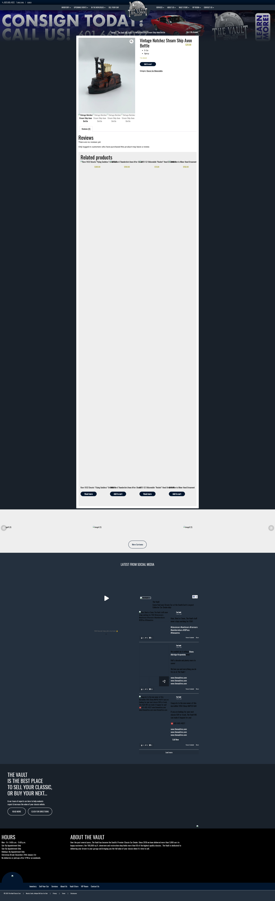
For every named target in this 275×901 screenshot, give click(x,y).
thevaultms (105, 571)
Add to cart (148, 64)
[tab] (86, 129)
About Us (63, 886)
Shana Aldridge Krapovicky (182, 653)
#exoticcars (185, 627)
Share (197, 637)
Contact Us (95, 886)
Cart (187, 32)
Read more (89, 493)
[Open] (106, 598)
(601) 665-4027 (9, 2)
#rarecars (194, 627)
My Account (194, 32)
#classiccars (175, 627)
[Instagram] (134, 625)
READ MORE (16, 811)
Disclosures (74, 893)
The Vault (178, 612)
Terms (63, 893)
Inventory (33, 886)
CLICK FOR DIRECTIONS (40, 811)
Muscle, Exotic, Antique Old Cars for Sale (37, 893)
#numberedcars (177, 630)
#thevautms (175, 632)
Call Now (175, 739)
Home (113, 32)
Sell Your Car (44, 886)
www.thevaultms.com (179, 677)
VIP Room (84, 886)
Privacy (55, 893)
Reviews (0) (86, 128)
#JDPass (186, 630)
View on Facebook (190, 637)
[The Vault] (145, 598)
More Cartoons (137, 544)
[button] (131, 41)
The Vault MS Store (125, 32)
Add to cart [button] (118, 493)
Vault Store (74, 886)
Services (54, 886)
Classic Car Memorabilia (155, 71)
